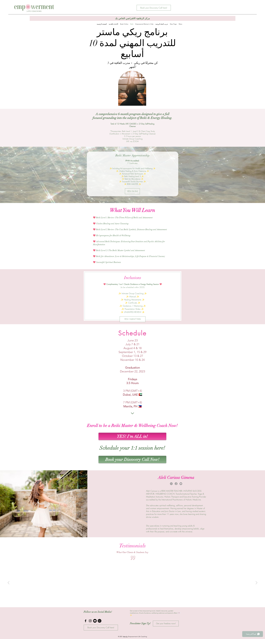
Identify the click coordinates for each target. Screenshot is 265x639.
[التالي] (256, 582)
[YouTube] (95, 621)
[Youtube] (180, 483)
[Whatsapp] (99, 621)
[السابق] (8, 582)
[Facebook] (176, 483)
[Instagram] (171, 483)
